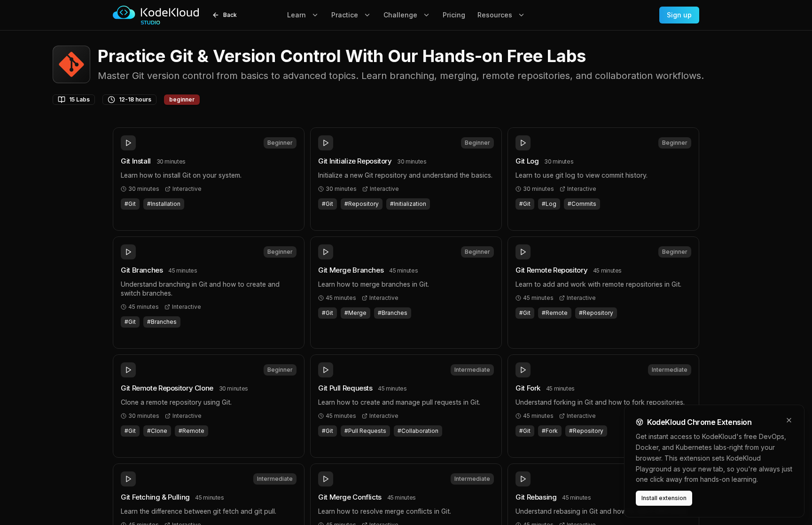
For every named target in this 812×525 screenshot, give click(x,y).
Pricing (454, 15)
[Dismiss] (789, 420)
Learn (296, 15)
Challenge (400, 15)
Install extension (664, 497)
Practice (344, 15)
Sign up (679, 15)
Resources (494, 15)
